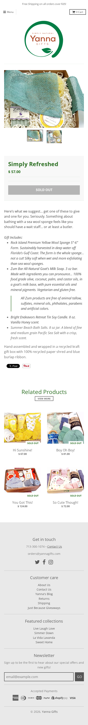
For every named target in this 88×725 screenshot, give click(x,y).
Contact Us (54, 546)
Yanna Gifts (50, 712)
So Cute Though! (65, 502)
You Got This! (22, 502)
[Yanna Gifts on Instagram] (51, 562)
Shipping (44, 603)
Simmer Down (44, 633)
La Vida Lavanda (44, 638)
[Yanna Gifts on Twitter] (37, 562)
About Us (44, 585)
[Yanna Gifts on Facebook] (44, 562)
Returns (44, 599)
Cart (79, 12)
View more (44, 398)
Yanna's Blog (44, 594)
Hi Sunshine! (22, 450)
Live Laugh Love (44, 628)
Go (79, 677)
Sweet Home (44, 642)
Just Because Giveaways (44, 608)
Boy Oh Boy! (65, 450)
